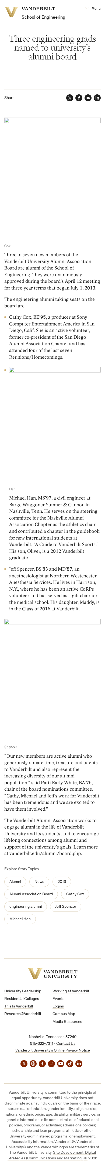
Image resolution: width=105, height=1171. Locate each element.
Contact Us (65, 1044)
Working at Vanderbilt (70, 991)
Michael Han (20, 919)
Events (58, 999)
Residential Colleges (21, 999)
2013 (62, 882)
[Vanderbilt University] (52, 973)
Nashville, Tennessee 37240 (52, 1037)
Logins (58, 1006)
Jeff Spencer (65, 907)
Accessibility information (32, 1142)
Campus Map (63, 1014)
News (39, 882)
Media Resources (67, 1022)
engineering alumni (25, 907)
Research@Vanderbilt (22, 1014)
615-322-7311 (41, 1044)
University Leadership (22, 991)
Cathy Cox (75, 894)
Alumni (15, 882)
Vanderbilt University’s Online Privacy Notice (52, 1051)
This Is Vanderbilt (18, 1006)
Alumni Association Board (31, 894)
